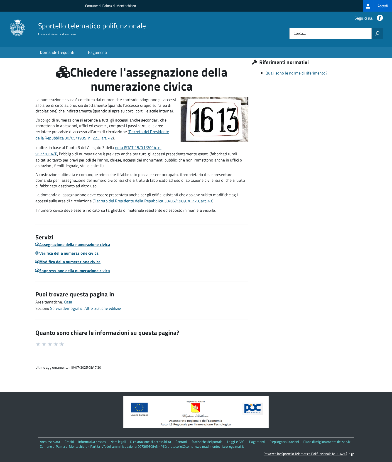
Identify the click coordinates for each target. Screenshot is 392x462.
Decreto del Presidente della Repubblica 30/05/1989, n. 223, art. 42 (102, 135)
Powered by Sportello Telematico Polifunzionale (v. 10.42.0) (305, 453)
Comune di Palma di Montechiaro (110, 5)
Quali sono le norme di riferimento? (296, 73)
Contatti (181, 441)
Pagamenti (97, 52)
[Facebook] (379, 18)
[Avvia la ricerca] (377, 33)
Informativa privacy (92, 441)
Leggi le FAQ (236, 441)
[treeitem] (377, 6)
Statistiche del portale (207, 441)
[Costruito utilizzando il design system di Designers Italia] (351, 455)
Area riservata (50, 441)
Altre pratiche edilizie (102, 308)
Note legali (118, 441)
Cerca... (300, 33)
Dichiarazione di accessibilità (150, 441)
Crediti (69, 441)
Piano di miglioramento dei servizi (327, 441)
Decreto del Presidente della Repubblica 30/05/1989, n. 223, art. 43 (153, 201)
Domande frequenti (57, 52)
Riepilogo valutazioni (284, 441)
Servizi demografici (66, 308)
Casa (68, 302)
